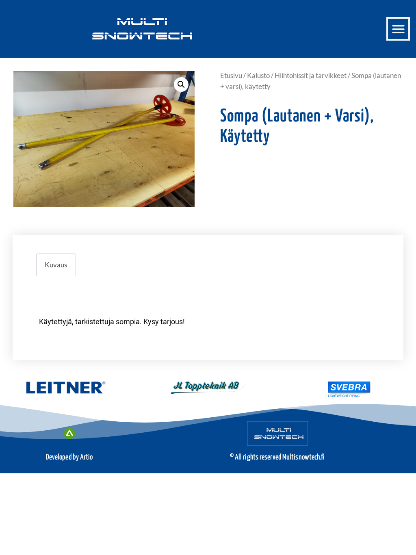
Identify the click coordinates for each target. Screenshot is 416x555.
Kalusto (258, 75)
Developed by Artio (69, 457)
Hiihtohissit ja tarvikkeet (311, 75)
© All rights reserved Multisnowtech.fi (277, 457)
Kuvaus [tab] (56, 264)
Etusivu (231, 75)
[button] (398, 29)
